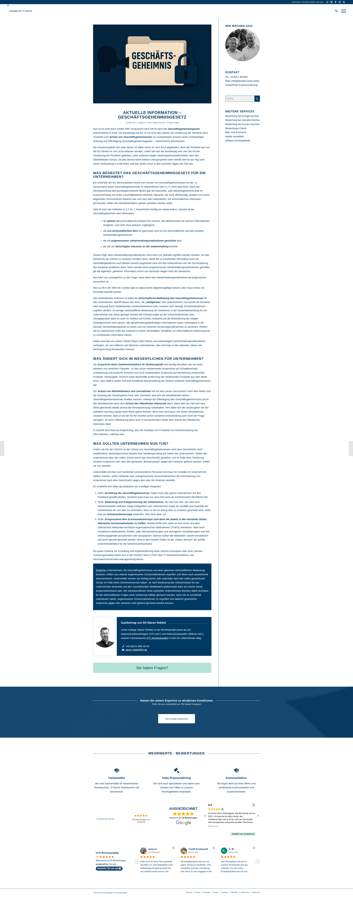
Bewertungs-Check (235, 128)
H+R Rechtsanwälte (107, 853)
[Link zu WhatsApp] (327, 2)
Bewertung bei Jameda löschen (242, 120)
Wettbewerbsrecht (159, 123)
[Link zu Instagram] (340, 2)
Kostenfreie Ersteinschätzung (241, 85)
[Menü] (342, 11)
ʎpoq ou (152, 849)
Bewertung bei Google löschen (242, 116)
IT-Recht (149, 123)
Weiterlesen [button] (209, 826)
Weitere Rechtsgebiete (237, 140)
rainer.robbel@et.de (136, 649)
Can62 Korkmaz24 (198, 849)
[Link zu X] (344, 2)
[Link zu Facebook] (336, 2)
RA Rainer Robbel (173, 123)
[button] (258, 816)
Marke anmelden (234, 136)
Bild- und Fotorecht (235, 132)
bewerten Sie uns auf (107, 868)
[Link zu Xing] (331, 2)
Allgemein (142, 123)
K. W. (231, 849)
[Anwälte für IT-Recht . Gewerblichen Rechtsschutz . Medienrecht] (27, 11)
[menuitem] (336, 11)
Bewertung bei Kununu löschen (242, 124)
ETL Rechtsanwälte (157, 638)
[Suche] (336, 11)
